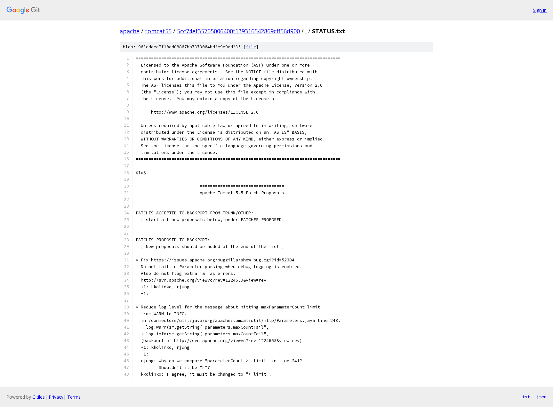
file (251, 47)
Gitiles (38, 397)
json (541, 397)
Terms (74, 397)
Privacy (56, 397)
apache (130, 31)
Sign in (540, 10)
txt (526, 397)
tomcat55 (158, 31)
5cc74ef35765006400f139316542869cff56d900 (238, 31)
